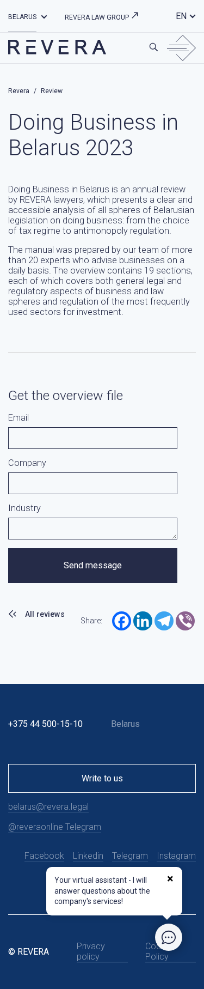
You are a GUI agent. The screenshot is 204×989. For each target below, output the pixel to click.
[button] (44, 16)
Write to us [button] (102, 778)
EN (181, 16)
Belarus (22, 17)
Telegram (130, 856)
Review (52, 91)
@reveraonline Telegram (54, 827)
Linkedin (88, 856)
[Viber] (185, 620)
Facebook (44, 856)
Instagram (176, 856)
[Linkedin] (142, 620)
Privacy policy (91, 951)
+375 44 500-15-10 (45, 724)
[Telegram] (164, 620)
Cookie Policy (158, 951)
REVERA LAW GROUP (98, 17)
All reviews (45, 614)
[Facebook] (121, 620)
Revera (18, 91)
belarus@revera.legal (48, 807)
